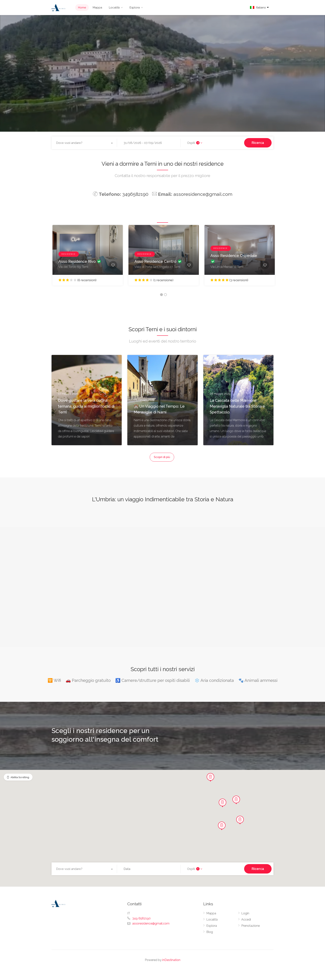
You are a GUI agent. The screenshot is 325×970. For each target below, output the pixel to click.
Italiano (261, 7)
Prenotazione (250, 925)
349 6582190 (141, 918)
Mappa (97, 7)
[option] (88, 258)
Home (82, 7)
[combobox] (85, 143)
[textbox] (85, 143)
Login (245, 913)
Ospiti (192, 143)
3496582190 (135, 194)
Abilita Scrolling (20, 777)
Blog (209, 932)
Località (114, 7)
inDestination (171, 960)
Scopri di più (162, 457)
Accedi (246, 919)
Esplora (135, 7)
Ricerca (258, 143)
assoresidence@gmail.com (202, 194)
